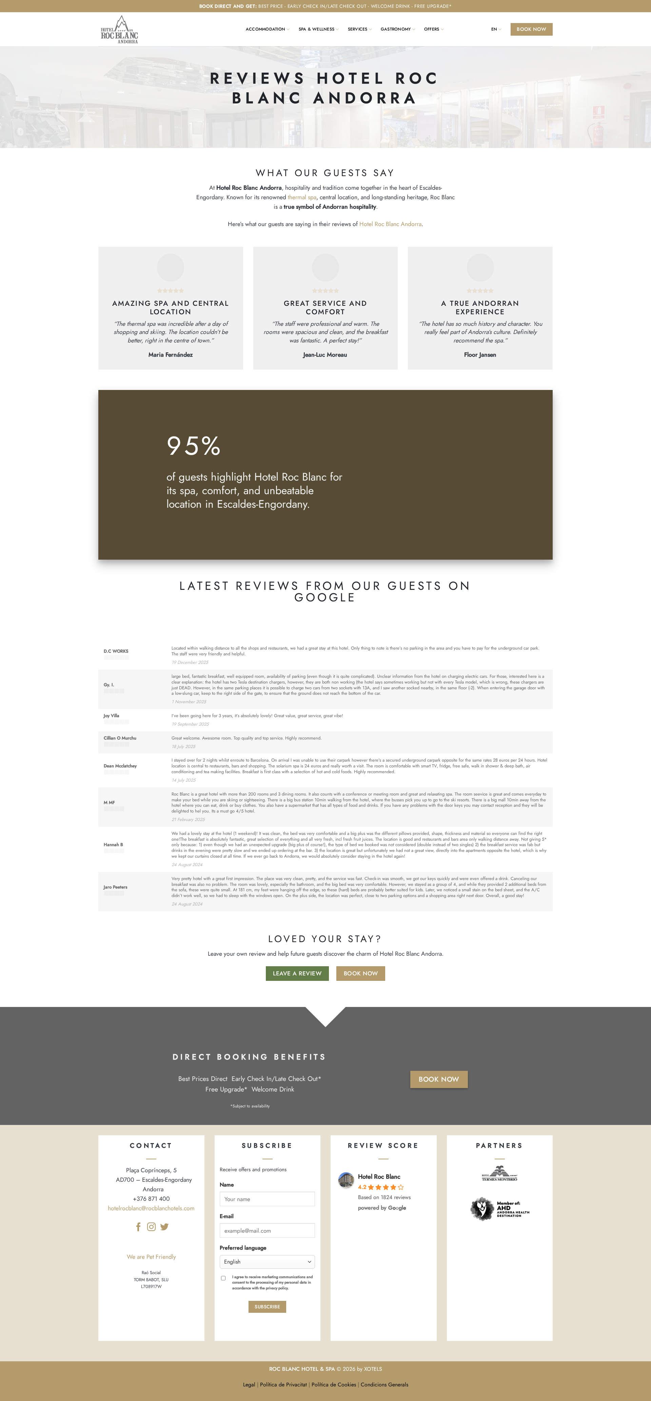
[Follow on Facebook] (138, 1227)
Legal (249, 1384)
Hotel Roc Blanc (379, 1176)
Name (227, 1185)
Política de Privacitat (283, 1384)
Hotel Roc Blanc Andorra (390, 224)
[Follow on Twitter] (164, 1227)
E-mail (227, 1216)
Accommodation (265, 29)
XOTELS (373, 1369)
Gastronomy (396, 29)
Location (481, 29)
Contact (462, 29)
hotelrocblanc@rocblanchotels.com (151, 1208)
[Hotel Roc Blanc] (122, 29)
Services (358, 29)
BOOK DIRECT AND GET (227, 6)
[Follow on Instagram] (151, 1227)
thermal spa (302, 197)
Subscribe (267, 1306)
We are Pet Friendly (151, 1256)
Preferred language (243, 1248)
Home (236, 29)
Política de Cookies (334, 1384)
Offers (431, 29)
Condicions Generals (384, 1384)
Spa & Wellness (316, 29)
